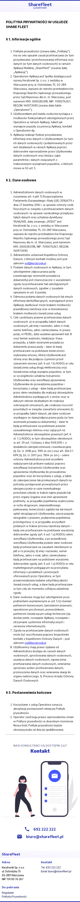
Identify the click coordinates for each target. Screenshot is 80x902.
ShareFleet (40, 5)
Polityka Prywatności (14, 896)
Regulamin (8, 892)
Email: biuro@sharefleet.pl (56, 871)
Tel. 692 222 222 (51, 867)
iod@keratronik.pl (35, 263)
